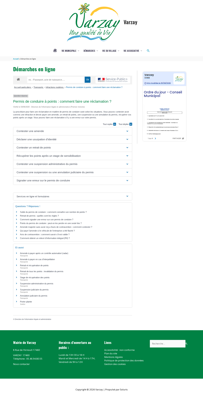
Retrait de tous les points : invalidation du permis (41, 271)
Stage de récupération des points (35, 277)
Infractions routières (55, 87)
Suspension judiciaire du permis (34, 289)
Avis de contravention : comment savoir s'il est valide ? (44, 234)
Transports (39, 87)
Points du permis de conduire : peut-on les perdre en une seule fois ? (51, 223)
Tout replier (108, 124)
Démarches (89, 50)
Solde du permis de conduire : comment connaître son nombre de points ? (53, 212)
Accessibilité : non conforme (119, 350)
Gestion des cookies (115, 364)
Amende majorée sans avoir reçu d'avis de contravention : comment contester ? (56, 227)
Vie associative (131, 50)
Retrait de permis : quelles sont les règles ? (39, 216)
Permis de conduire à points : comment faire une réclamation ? (94, 87)
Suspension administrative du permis (36, 283)
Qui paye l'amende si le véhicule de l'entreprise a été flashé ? (47, 231)
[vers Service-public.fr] (113, 80)
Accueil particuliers (23, 87)
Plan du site (110, 353)
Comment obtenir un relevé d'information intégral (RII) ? (45, 238)
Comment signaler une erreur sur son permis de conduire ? (46, 219)
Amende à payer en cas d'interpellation (37, 259)
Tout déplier (124, 124)
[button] (148, 51)
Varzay (130, 22)
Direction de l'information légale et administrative (33, 319)
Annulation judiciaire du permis (33, 296)
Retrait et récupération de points (34, 265)
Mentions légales (113, 357)
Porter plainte (26, 301)
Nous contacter (21, 364)
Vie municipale (69, 50)
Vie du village (109, 50)
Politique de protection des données (124, 360)
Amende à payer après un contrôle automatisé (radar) (44, 253)
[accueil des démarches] (18, 79)
